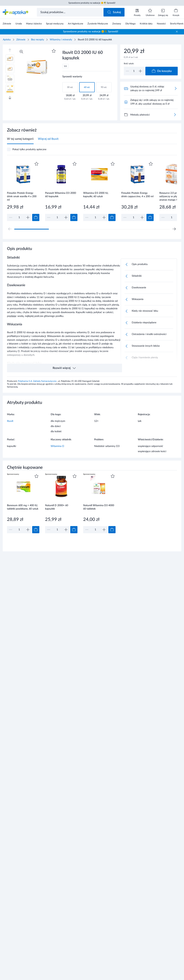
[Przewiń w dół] (10, 97)
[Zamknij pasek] (176, 31)
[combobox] (70, 12)
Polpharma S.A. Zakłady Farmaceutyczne (37, 381)
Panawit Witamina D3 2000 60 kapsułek (60, 195)
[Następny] (174, 229)
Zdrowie (20, 39)
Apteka (7, 39)
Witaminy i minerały (61, 39)
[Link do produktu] (23, 191)
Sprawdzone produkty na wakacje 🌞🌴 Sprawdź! (91, 3)
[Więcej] (175, 115)
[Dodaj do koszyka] (35, 217)
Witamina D (57, 446)
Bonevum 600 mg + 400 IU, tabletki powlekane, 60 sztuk (22, 507)
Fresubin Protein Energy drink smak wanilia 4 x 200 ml (21, 196)
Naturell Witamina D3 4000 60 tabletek (98, 507)
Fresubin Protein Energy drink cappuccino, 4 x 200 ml (137, 195)
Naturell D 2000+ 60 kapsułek (56, 507)
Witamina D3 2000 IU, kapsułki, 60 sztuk (95, 195)
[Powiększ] (21, 52)
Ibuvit (10, 421)
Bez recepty (37, 39)
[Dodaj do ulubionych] (54, 51)
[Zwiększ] (140, 71)
